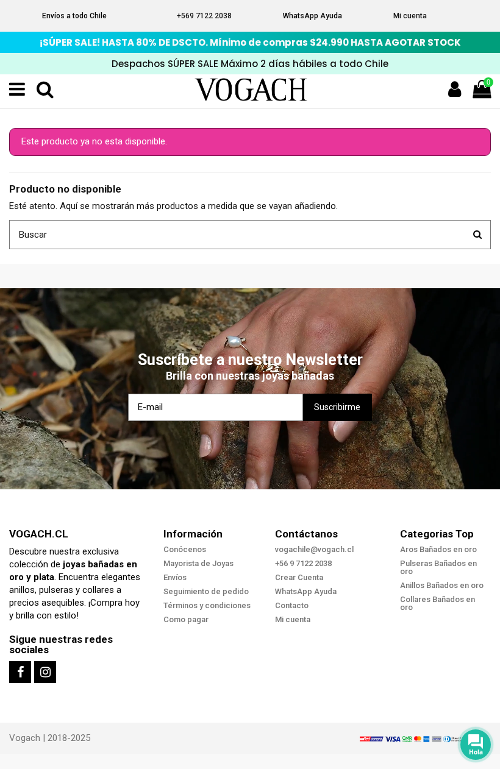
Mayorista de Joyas (198, 563)
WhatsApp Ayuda (312, 16)
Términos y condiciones (207, 605)
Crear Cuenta (299, 577)
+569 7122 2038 (204, 16)
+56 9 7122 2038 (303, 563)
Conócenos (184, 549)
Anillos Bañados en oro (442, 585)
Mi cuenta (410, 16)
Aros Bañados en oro (438, 549)
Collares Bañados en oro (437, 603)
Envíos (175, 577)
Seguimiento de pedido (206, 591)
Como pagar (186, 619)
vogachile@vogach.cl (314, 549)
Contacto (292, 605)
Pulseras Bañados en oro (438, 567)
